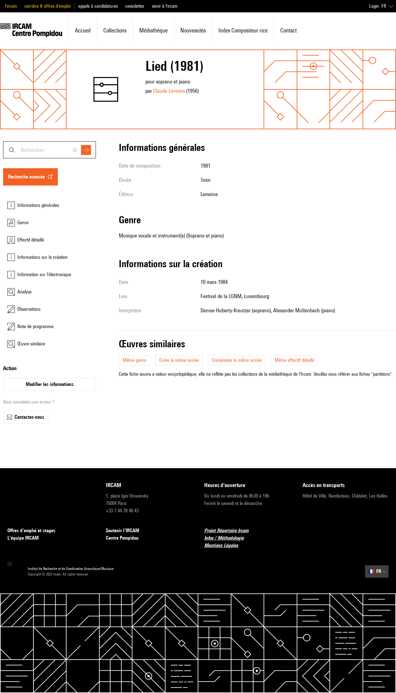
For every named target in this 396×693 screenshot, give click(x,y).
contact (288, 30)
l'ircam (11, 6)
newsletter (134, 6)
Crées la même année (179, 360)
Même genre (134, 360)
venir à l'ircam (165, 6)
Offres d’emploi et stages (31, 530)
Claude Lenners (169, 91)
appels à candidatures (98, 6)
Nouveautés (193, 30)
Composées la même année (237, 360)
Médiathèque (153, 30)
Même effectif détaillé (294, 360)
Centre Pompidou (122, 538)
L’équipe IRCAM (23, 538)
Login (374, 6)
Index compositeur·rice (243, 30)
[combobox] (49, 149)
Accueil (83, 30)
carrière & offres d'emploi (47, 6)
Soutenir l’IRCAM (122, 530)
